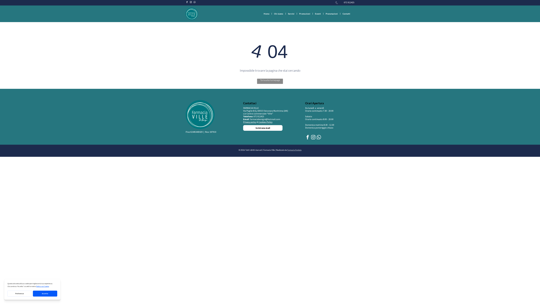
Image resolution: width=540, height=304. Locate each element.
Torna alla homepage (270, 80)
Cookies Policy (265, 122)
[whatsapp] (194, 2)
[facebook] (187, 2)
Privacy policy (249, 122)
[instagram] (190, 2)
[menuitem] (267, 13)
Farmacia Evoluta (294, 150)
